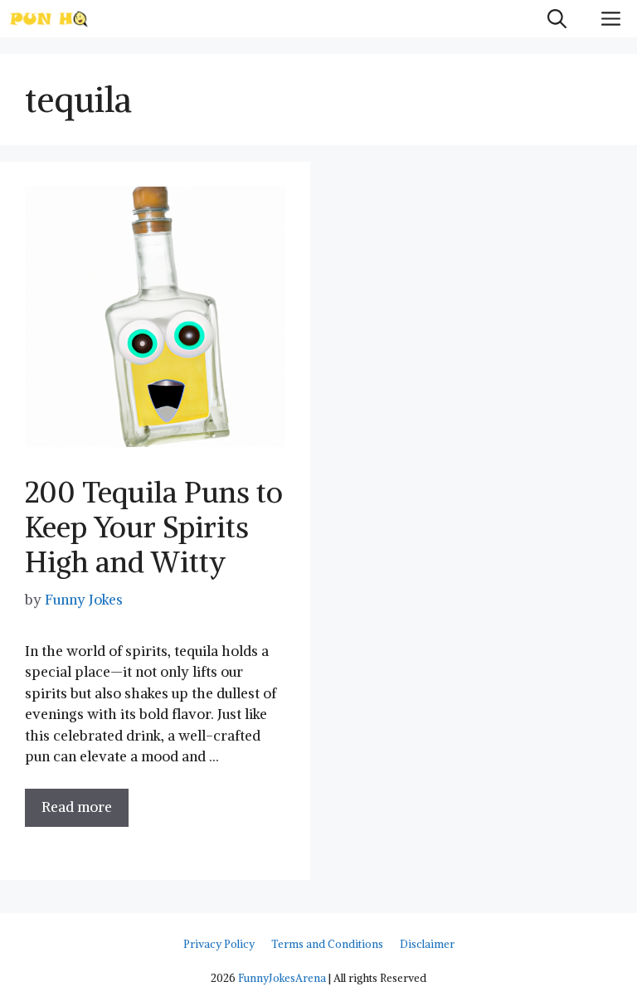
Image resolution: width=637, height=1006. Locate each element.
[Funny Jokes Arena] (49, 18)
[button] (557, 18)
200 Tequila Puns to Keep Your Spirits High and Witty (154, 527)
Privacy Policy (219, 944)
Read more (76, 807)
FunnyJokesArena (282, 978)
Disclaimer (427, 944)
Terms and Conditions (327, 944)
